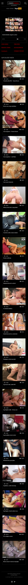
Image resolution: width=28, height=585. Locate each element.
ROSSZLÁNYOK (4, 44)
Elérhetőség (14, 575)
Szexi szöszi (14, 72)
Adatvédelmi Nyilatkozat (14, 573)
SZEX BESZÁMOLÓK (18, 47)
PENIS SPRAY (17, 44)
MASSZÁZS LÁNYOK (5, 47)
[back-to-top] (25, 580)
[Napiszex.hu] (18, 9)
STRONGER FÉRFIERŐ (19, 51)
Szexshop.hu (4, 51)
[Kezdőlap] (14, 3)
